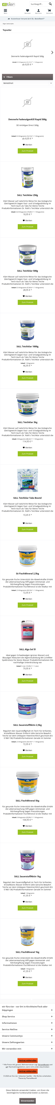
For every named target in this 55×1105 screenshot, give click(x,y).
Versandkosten (43, 1064)
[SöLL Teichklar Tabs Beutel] (27, 480)
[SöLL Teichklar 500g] (27, 253)
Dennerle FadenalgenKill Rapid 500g (27, 56)
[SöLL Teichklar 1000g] (27, 329)
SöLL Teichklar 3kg (27, 422)
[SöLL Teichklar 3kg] (27, 405)
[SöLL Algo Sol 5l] (27, 632)
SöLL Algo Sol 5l (27, 649)
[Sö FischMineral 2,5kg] (27, 556)
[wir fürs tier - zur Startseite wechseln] (13, 4)
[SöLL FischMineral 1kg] (27, 935)
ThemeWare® (31, 1078)
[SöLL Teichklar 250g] (27, 178)
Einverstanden (27, 1101)
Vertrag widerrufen (27, 1060)
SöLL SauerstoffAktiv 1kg (27, 876)
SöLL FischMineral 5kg (27, 800)
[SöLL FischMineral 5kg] (27, 783)
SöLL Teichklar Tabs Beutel (27, 498)
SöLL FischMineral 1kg (27, 952)
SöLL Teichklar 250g (27, 195)
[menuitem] (5, 11)
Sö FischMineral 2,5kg (27, 573)
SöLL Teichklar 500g (27, 270)
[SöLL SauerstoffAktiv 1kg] (27, 859)
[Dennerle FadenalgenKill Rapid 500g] (27, 44)
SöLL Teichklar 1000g (27, 346)
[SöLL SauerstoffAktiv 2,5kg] (27, 707)
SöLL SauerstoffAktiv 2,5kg (27, 725)
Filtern (9, 77)
